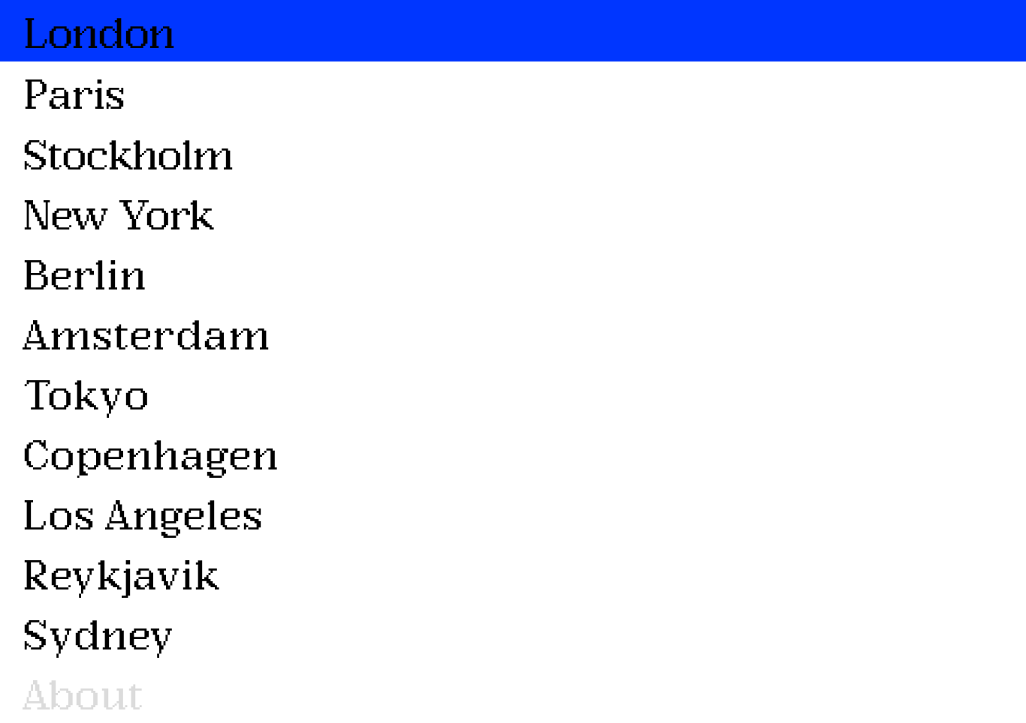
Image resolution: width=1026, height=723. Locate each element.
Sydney (98, 633)
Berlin (84, 273)
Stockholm (128, 153)
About (83, 693)
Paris (73, 92)
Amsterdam (146, 333)
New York (118, 213)
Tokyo (86, 393)
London (98, 30)
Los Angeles (143, 513)
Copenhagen (151, 453)
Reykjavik (121, 573)
